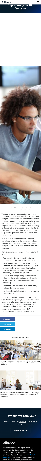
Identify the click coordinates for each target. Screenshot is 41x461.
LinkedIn (7, 329)
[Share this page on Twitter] (21, 208)
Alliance (9, 443)
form (20, 424)
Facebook (7, 319)
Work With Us (20, 431)
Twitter (7, 324)
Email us (22, 422)
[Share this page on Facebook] (25, 208)
